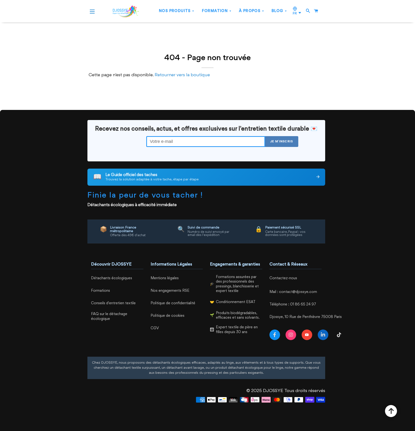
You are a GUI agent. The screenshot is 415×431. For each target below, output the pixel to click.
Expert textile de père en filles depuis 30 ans (237, 330)
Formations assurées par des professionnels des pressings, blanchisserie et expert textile (237, 284)
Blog (278, 11)
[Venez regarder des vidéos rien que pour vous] (308, 335)
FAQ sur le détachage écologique (109, 316)
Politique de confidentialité (173, 303)
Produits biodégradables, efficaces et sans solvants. (238, 315)
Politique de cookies (167, 316)
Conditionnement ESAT (236, 302)
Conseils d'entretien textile (113, 303)
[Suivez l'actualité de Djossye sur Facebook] (275, 335)
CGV (155, 328)
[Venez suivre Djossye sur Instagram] (292, 335)
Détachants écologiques (111, 278)
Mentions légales (165, 278)
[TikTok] (340, 335)
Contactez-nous (283, 278)
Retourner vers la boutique (182, 75)
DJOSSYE (273, 391)
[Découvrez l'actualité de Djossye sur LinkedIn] (324, 335)
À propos (250, 11)
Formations (100, 291)
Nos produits (175, 11)
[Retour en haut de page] (391, 411)
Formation (215, 11)
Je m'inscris (281, 141)
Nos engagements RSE (170, 291)
